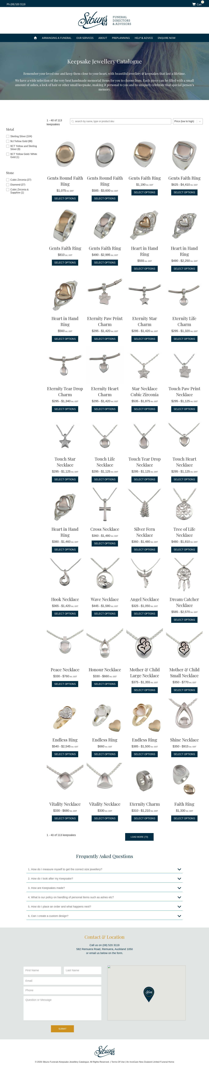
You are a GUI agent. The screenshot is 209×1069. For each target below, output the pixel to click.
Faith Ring (184, 804)
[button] (23, 136)
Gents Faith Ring (145, 178)
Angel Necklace (144, 599)
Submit (62, 1029)
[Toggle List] (200, 121)
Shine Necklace (184, 740)
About (102, 38)
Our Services (84, 38)
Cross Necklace (104, 529)
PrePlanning (121, 38)
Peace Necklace (65, 669)
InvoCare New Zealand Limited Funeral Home (152, 1062)
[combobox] (185, 121)
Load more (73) (139, 837)
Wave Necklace (105, 599)
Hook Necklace (65, 599)
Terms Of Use (118, 1062)
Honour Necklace (105, 669)
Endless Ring (65, 740)
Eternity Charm (145, 804)
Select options (65, 198)
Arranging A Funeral (56, 38)
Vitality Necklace (65, 804)
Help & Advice (144, 38)
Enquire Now (166, 38)
